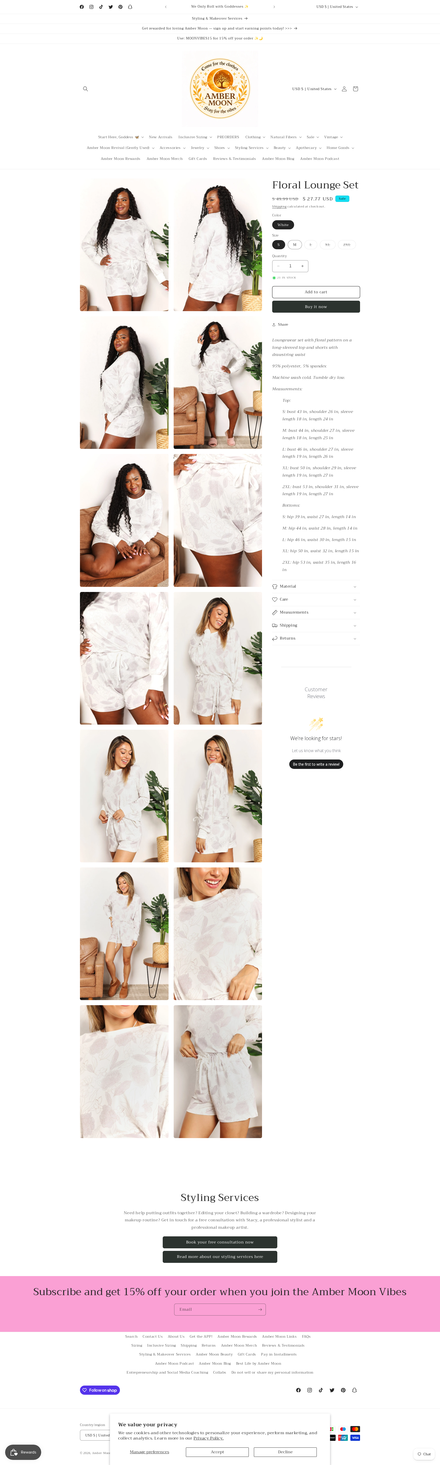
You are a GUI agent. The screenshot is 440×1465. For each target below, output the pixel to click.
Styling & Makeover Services (165, 1354)
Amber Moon (102, 1453)
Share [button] (283, 324)
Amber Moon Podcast (174, 1363)
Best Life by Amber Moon (258, 1363)
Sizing (136, 1345)
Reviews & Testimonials (283, 1345)
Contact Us (153, 1336)
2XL (349, 245)
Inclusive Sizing (161, 1345)
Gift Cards (247, 1354)
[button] (85, 88)
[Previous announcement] (165, 7)
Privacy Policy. (209, 1438)
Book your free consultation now (220, 1242)
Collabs (219, 1372)
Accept (217, 1452)
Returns (209, 1345)
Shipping (279, 206)
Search (131, 1336)
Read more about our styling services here (220, 1256)
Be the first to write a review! (316, 764)
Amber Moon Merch (239, 1345)
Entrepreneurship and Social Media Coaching (167, 1372)
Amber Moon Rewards (237, 1336)
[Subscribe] (260, 1310)
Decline (285, 1452)
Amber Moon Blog (215, 1363)
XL (330, 245)
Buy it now (316, 306)
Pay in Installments (279, 1354)
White (283, 225)
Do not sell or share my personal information (272, 1372)
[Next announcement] (274, 7)
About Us (176, 1336)
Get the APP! (201, 1336)
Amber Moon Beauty (214, 1354)
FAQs (306, 1336)
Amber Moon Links (279, 1336)
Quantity (279, 256)
